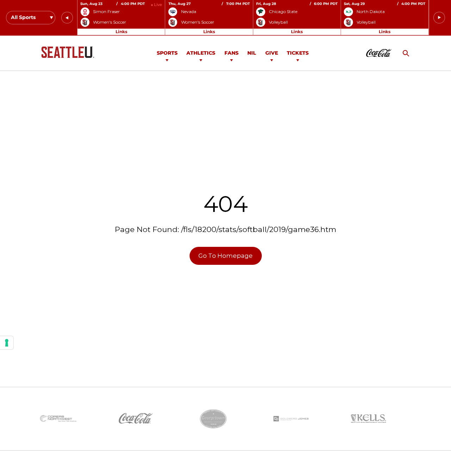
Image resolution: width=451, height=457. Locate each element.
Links (121, 31)
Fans (231, 53)
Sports (167, 53)
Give (271, 53)
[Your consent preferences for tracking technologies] (6, 342)
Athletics (200, 53)
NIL (251, 53)
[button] (67, 18)
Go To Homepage (225, 255)
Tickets (298, 53)
